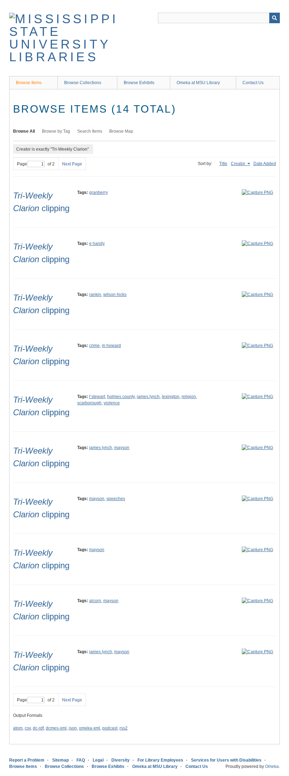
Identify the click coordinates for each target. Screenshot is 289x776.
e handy (97, 243)
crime (94, 345)
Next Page (72, 164)
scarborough (89, 402)
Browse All (24, 131)
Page (22, 164)
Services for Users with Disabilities (226, 760)
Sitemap (60, 760)
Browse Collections (82, 82)
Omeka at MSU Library (198, 82)
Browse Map (121, 131)
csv (28, 728)
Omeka (272, 766)
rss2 (123, 728)
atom (18, 728)
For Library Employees (160, 760)
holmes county (121, 396)
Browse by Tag (56, 131)
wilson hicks (115, 294)
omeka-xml (89, 728)
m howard (111, 345)
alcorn (95, 600)
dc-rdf (38, 728)
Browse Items (29, 82)
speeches (115, 498)
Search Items (89, 131)
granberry (98, 192)
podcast (109, 728)
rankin (95, 294)
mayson (121, 447)
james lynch (148, 396)
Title (223, 163)
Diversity (120, 760)
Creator (238, 163)
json (73, 728)
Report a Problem (26, 760)
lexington (170, 396)
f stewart (97, 396)
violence (112, 402)
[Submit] (274, 18)
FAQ (80, 760)
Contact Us (253, 82)
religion (189, 396)
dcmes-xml (56, 728)
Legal (98, 760)
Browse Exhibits (139, 82)
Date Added (264, 163)
